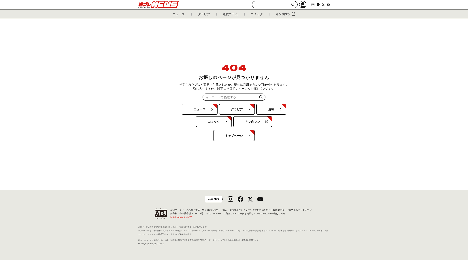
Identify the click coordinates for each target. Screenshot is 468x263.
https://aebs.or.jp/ (181, 217)
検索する (293, 5)
